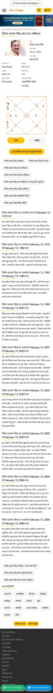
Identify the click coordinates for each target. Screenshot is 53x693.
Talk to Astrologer (14, 687)
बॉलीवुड (7, 601)
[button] (4, 20)
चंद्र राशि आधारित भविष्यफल (12, 640)
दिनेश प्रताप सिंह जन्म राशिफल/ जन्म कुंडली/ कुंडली (23, 182)
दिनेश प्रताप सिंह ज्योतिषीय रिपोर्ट (16, 196)
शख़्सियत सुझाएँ (20, 624)
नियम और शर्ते (7, 677)
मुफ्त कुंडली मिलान (8, 632)
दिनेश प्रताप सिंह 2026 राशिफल (16, 189)
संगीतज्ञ (18, 601)
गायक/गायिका (31, 608)
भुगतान (4, 670)
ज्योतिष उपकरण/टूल (9, 651)
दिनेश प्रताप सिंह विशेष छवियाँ (15, 203)
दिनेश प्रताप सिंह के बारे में (38, 161)
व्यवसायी (7, 594)
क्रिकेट (32, 594)
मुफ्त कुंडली (6, 636)
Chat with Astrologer (25, 3)
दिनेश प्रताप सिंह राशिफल (14, 161)
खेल (38, 601)
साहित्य (29, 601)
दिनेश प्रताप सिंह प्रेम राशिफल (15, 168)
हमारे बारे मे (6, 666)
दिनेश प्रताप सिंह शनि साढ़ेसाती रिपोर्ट (18, 573)
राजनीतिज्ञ (20, 594)
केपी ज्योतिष (6, 643)
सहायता (5, 681)
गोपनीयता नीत (7, 673)
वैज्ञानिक (45, 608)
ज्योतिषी (18, 608)
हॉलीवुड (43, 594)
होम (3, 29)
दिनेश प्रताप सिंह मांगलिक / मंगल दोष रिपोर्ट (20, 566)
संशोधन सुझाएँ (33, 624)
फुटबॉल (7, 615)
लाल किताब (6, 647)
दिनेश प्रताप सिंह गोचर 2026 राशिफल (18, 580)
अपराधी (7, 608)
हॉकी (17, 615)
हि (48, 10)
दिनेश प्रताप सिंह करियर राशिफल (16, 175)
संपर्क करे (5, 662)
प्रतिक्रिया (6, 654)
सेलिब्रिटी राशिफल (12, 29)
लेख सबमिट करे (8, 658)
